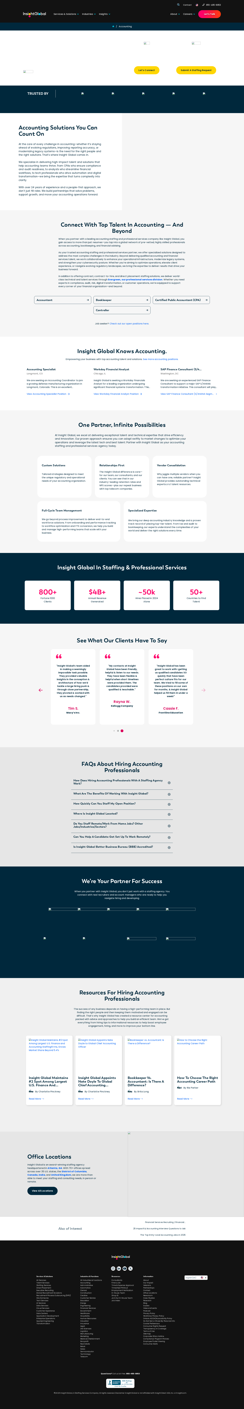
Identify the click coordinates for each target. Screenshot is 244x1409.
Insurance (84, 1323)
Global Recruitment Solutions (49, 1293)
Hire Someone (42, 1298)
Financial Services (88, 1308)
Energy (83, 1303)
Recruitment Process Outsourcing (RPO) (53, 1295)
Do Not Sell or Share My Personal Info (159, 1321)
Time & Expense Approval (123, 1285)
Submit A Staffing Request (196, 70)
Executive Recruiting (45, 1290)
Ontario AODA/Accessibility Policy (157, 1318)
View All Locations (42, 1190)
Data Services (42, 1305)
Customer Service (88, 1298)
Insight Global (122, 1257)
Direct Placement (43, 1288)
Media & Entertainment (90, 1339)
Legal (82, 1326)
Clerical (83, 1290)
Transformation (43, 1323)
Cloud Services (42, 1308)
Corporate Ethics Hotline (153, 1336)
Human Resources (88, 1318)
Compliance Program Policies (156, 1339)
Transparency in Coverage (154, 1328)
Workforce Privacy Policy (153, 1316)
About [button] (173, 14)
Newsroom (148, 1295)
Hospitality (85, 1316)
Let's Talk (209, 14)
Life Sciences (85, 1328)
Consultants (117, 1280)
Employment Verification (122, 1290)
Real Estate (85, 1344)
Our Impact (148, 1283)
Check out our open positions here (129, 323)
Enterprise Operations (45, 1318)
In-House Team (118, 1293)
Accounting (85, 1283)
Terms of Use (149, 1331)
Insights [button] (103, 14)
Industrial (84, 1321)
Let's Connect (147, 70)
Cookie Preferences (151, 1323)
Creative (83, 1295)
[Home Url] (34, 14)
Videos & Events (150, 1308)
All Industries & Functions (91, 1280)
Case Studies (149, 1298)
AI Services (41, 1303)
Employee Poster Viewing (154, 1341)
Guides (146, 1305)
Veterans (147, 1285)
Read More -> (36, 1100)
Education (84, 1300)
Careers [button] (187, 14)
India (42, 1174)
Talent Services (42, 1283)
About (146, 1280)
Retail (82, 1346)
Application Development (47, 1316)
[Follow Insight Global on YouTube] (125, 1268)
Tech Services (42, 1300)
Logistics (84, 1331)
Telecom (84, 1356)
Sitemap (147, 1333)
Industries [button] (87, 14)
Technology (85, 1354)
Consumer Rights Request (154, 1326)
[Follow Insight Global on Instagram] (113, 1268)
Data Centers (42, 1313)
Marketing (84, 1336)
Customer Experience (45, 1311)
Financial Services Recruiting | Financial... (165, 1222)
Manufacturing (86, 1333)
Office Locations (150, 1293)
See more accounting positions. (160, 359)
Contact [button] (187, 5)
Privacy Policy (149, 1313)
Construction (86, 1293)
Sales (82, 1349)
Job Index (116, 1300)
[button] (122, 730)
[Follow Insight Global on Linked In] (119, 1268)
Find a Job (116, 1283)
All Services (41, 1280)
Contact (146, 1290)
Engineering (85, 1305)
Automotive (85, 1288)
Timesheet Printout (120, 1288)
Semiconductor (87, 1351)
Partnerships (148, 1288)
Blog (145, 1303)
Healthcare (85, 1313)
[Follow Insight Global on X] (130, 1268)
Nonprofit (84, 1341)
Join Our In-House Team (122, 1298)
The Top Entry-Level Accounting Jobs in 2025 (163, 1235)
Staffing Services (43, 1285)
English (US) (191, 1277)
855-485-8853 (213, 5)
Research (147, 1300)
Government (85, 1311)
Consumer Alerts (150, 1344)
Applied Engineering (45, 1321)
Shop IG (115, 1295)
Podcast (146, 1311)
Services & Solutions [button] (65, 14)
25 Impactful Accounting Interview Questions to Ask (159, 1228)
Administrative (86, 1285)
